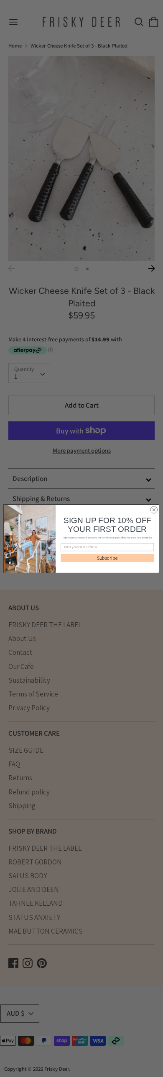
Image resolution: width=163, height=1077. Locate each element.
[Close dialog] (154, 509)
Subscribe (107, 557)
